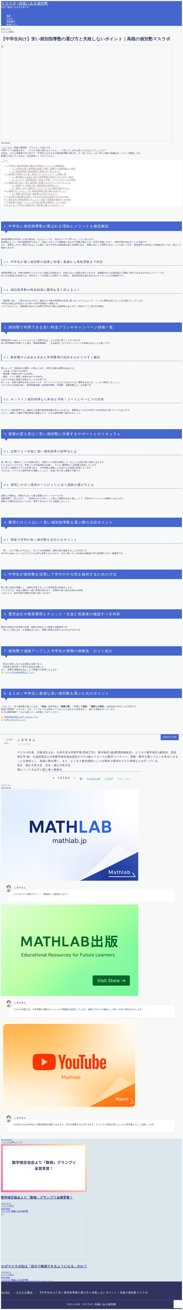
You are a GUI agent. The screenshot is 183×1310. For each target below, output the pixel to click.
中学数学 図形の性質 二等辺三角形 (25, 163)
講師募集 (10, 295)
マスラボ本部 (12, 146)
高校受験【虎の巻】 (16, 318)
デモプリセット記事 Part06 (19, 73)
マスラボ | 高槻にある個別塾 (24, 3)
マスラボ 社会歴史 (16, 118)
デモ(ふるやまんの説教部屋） (20, 71)
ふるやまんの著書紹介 (18, 42)
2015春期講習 (12, 17)
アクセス (10, 51)
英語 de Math (12, 284)
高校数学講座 (12, 321)
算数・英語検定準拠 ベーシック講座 (24, 279)
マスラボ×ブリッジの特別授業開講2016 (25, 113)
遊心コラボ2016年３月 (17, 304)
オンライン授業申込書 (17, 57)
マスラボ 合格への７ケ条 (19, 116)
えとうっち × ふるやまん (18, 31)
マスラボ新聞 (12, 144)
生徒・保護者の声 (15, 267)
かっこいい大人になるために (20, 37)
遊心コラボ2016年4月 (16, 301)
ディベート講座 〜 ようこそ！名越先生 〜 (26, 68)
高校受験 (10, 315)
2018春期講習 (12, 23)
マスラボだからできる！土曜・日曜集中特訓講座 (30, 121)
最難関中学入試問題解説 (18, 256)
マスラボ (10, 102)
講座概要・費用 (13, 298)
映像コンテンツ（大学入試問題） (22, 248)
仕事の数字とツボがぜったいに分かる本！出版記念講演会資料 (36, 166)
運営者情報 (11, 309)
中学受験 (10, 152)
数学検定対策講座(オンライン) (21, 236)
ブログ (9, 93)
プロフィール (12, 99)
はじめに (10, 40)
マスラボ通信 (24, 1292)
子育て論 (10, 208)
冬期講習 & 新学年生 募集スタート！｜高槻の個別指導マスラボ (37, 180)
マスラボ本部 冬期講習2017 (19, 149)
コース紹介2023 (13, 62)
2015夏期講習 (12, 14)
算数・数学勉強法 (15, 276)
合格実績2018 (12, 191)
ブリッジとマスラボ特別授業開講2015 (24, 90)
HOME (5, 1292)
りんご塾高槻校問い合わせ (19, 48)
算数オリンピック (15, 273)
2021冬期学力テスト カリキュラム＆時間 (26, 28)
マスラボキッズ (13, 130)
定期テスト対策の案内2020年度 (21, 214)
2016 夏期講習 (13, 20)
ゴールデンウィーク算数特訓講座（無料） (26, 65)
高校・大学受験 (13, 312)
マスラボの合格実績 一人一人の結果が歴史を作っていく (33, 127)
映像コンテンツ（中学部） (19, 245)
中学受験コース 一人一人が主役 (22, 158)
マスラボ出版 (12, 138)
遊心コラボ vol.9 (15, 307)
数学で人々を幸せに (16, 234)
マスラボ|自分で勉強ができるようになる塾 (27, 107)
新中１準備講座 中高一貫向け (21, 239)
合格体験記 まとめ (16, 186)
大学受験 (10, 205)
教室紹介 (10, 220)
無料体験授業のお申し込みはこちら (21, 717)
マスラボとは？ (13, 124)
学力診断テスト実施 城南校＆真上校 (24, 211)
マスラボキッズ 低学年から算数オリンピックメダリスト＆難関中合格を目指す (45, 135)
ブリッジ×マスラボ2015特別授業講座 (24, 87)
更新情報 (10, 253)
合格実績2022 (12, 200)
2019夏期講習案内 (15, 26)
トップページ (12, 82)
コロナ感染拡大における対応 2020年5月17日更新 (29, 59)
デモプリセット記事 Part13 (19, 79)
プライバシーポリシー (17, 96)
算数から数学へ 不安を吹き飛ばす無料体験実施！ (31, 270)
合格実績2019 (12, 194)
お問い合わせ (12, 34)
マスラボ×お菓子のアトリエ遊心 (22, 110)
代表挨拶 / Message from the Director (22, 175)
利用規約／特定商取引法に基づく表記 (24, 183)
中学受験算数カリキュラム (19, 161)
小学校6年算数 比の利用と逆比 (22, 217)
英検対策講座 (12, 281)
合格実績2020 (12, 197)
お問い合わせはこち (14, 720)
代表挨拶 (10, 169)
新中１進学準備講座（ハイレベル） (23, 242)
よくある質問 (12, 45)
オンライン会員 (13, 54)
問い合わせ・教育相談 (17, 203)
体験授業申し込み (15, 177)
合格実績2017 (12, 189)
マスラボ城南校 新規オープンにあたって (26, 141)
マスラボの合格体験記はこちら (19, 672)
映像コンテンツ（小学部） (19, 250)
